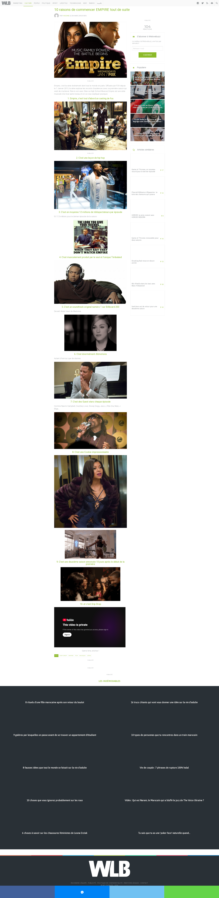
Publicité (92, 883)
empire (71, 655)
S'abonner (147, 55)
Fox (76, 655)
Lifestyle (64, 3)
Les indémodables (109, 681)
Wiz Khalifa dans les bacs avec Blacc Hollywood (143, 285)
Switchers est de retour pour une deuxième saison (144, 307)
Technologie (75, 3)
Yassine (66, 16)
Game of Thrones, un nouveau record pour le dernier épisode (143, 170)
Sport (55, 3)
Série (89, 655)
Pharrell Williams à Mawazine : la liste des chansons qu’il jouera (144, 193)
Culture (28, 3)
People (37, 3)
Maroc (92, 3)
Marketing (17, 3)
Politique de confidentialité (110, 883)
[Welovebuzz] (6, 3)
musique (83, 655)
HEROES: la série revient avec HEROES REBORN (143, 216)
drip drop (63, 655)
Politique (46, 3)
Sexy (85, 3)
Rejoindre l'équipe (79, 883)
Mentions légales (131, 883)
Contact (144, 883)
